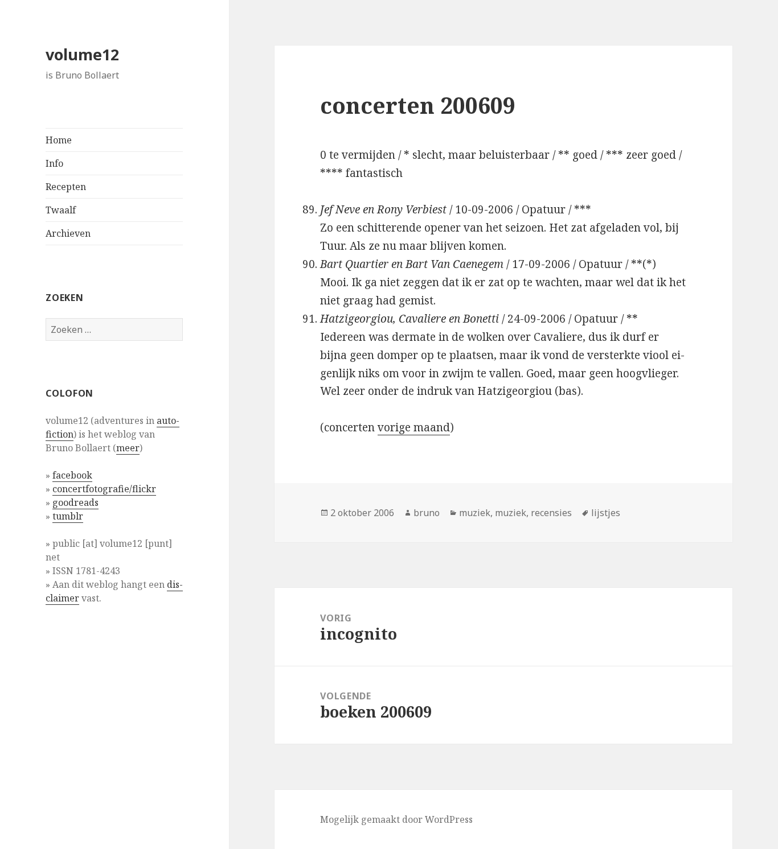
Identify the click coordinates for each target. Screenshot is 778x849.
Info (54, 163)
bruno (426, 512)
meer (128, 448)
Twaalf (61, 210)
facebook (72, 475)
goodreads (75, 502)
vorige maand (414, 427)
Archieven (68, 233)
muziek (474, 512)
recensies (551, 512)
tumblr (67, 516)
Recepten (66, 186)
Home (59, 140)
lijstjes (605, 512)
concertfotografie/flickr (104, 489)
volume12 (82, 54)
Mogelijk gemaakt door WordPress (396, 819)
